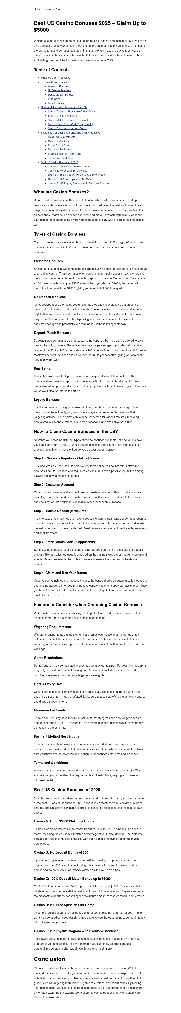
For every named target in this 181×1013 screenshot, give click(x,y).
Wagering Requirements (61, 137)
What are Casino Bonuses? (56, 77)
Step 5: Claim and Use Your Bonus (67, 128)
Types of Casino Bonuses (55, 82)
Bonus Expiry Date (58, 145)
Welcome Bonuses (58, 86)
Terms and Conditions (60, 158)
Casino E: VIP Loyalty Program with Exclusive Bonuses (78, 183)
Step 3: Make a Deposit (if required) (68, 120)
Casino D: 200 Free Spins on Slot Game (70, 179)
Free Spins (54, 99)
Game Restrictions (58, 141)
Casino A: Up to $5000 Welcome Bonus (70, 166)
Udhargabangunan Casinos (49, 9)
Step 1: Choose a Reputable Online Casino (72, 111)
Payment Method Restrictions (64, 153)
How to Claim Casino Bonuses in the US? (64, 107)
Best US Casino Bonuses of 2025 (59, 162)
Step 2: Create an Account (63, 115)
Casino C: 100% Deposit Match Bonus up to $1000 (76, 175)
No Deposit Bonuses (59, 90)
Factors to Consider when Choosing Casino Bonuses (70, 132)
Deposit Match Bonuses (61, 94)
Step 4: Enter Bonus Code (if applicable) (70, 124)
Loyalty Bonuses (57, 103)
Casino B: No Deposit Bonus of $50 (67, 170)
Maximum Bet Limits (59, 149)
